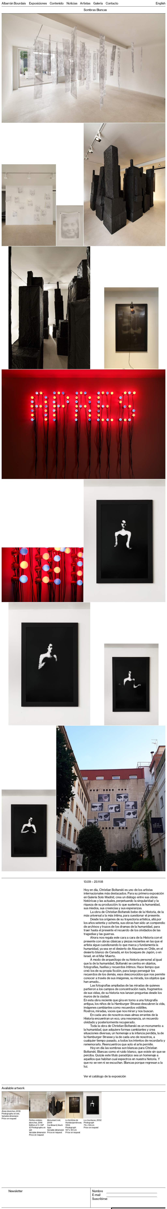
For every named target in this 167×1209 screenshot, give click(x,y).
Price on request (9, 1118)
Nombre (97, 1191)
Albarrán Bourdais (14, 3)
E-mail (96, 1195)
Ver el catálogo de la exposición (105, 1076)
